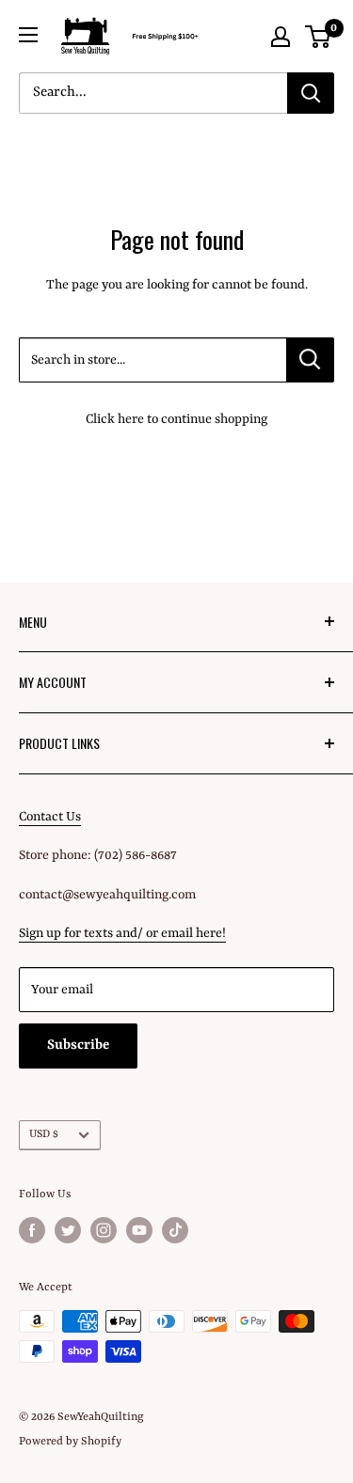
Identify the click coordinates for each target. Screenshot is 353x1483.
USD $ (43, 1134)
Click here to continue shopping (176, 419)
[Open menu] (28, 34)
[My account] (280, 36)
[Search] (310, 93)
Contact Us (50, 816)
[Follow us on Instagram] (103, 1230)
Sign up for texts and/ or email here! (122, 933)
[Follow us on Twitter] (68, 1230)
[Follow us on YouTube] (139, 1230)
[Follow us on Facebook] (32, 1230)
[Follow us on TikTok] (175, 1230)
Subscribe (78, 1046)
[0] (318, 36)
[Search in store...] (310, 359)
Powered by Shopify (70, 1441)
